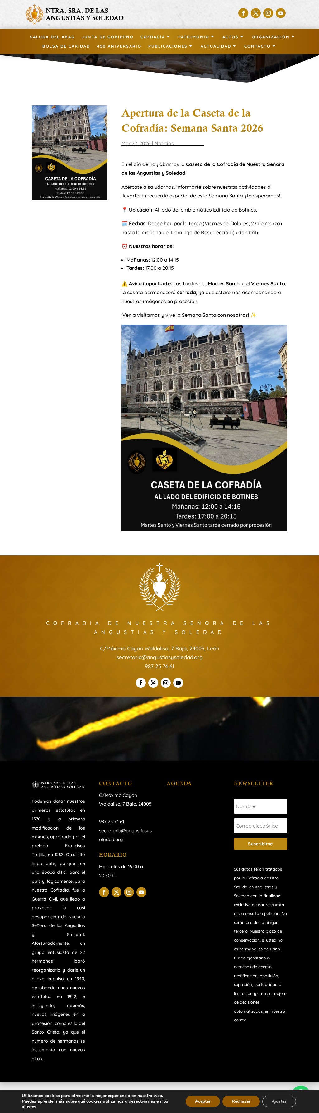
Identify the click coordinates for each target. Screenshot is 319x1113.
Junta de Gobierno (108, 37)
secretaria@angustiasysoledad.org (160, 657)
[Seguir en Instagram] (268, 13)
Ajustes (279, 1101)
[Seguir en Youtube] (281, 13)
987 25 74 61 (159, 666)
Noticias (164, 143)
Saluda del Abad (52, 37)
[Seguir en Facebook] (243, 13)
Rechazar (241, 1101)
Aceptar (203, 1101)
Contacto (257, 46)
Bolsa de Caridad (66, 46)
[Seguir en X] (256, 13)
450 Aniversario (119, 46)
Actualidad (216, 46)
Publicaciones (168, 46)
